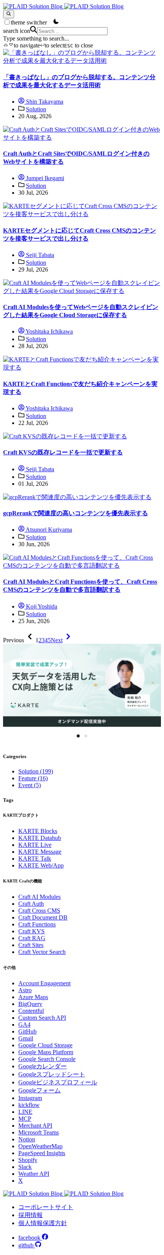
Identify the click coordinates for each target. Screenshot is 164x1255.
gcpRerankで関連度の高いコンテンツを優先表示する (75, 513)
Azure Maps (33, 997)
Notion (26, 1139)
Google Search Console (47, 1059)
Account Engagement (44, 983)
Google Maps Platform (45, 1052)
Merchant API (35, 1125)
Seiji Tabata (39, 255)
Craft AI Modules (39, 897)
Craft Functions (37, 924)
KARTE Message (39, 851)
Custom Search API (42, 1017)
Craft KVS (31, 931)
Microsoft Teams (38, 1132)
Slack (25, 1167)
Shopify (27, 1160)
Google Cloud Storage (45, 1045)
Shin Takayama (43, 101)
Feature (33, 778)
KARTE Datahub (39, 838)
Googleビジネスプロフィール (57, 1082)
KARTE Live (34, 845)
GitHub (27, 1031)
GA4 (24, 1024)
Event (29, 785)
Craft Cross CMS (39, 910)
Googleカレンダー (42, 1066)
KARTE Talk (34, 858)
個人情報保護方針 (42, 1223)
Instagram (30, 1098)
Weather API (33, 1173)
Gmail (25, 1038)
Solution (36, 109)
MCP (24, 1118)
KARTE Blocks (37, 831)
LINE (25, 1112)
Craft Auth (31, 903)
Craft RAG (31, 938)
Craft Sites (30, 945)
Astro (25, 990)
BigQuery (30, 1004)
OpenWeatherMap (40, 1146)
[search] (8, 14)
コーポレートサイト (45, 1207)
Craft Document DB (43, 917)
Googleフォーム (39, 1090)
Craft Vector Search (42, 952)
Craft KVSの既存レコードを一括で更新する (63, 452)
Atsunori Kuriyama (48, 529)
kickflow (29, 1105)
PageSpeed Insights (41, 1153)
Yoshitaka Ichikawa (48, 331)
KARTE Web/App (41, 865)
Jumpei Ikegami (44, 178)
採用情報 (30, 1215)
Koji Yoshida (40, 606)
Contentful (31, 1011)
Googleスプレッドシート (51, 1074)
